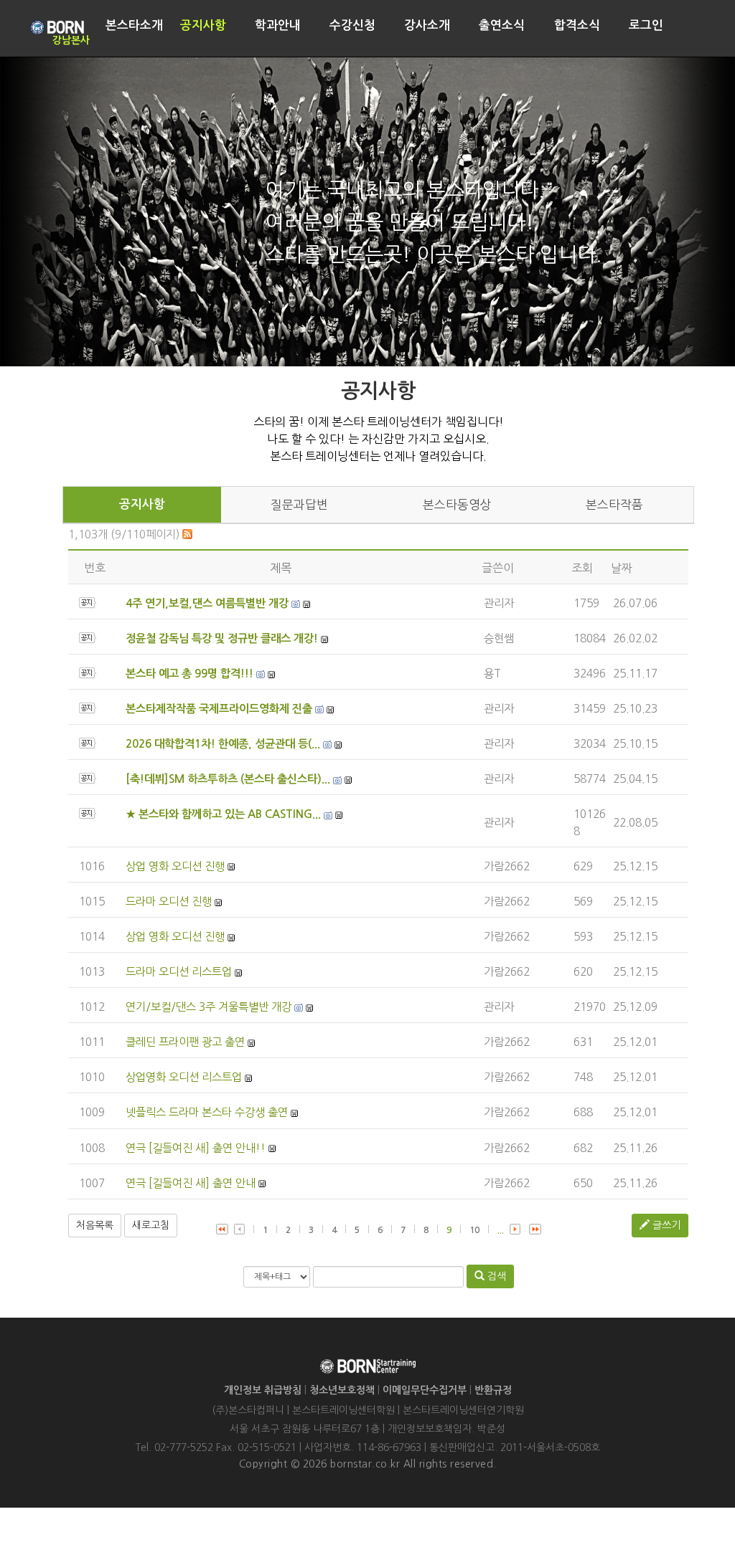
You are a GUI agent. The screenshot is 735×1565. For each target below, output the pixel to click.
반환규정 (493, 1390)
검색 (495, 1276)
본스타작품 (614, 504)
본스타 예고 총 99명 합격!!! (189, 673)
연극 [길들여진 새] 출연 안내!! (196, 1148)
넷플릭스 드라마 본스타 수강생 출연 (207, 1112)
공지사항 (142, 504)
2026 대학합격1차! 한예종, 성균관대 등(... (223, 743)
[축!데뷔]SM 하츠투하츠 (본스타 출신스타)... (228, 779)
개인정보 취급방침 (262, 1390)
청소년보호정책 (342, 1390)
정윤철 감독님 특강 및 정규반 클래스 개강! (222, 638)
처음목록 (94, 1225)
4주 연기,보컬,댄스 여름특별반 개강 (207, 603)
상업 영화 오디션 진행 (175, 866)
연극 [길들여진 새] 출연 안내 (191, 1183)
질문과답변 (299, 504)
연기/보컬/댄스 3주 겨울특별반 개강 (208, 1007)
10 (474, 1230)
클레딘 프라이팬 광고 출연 (185, 1042)
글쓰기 (665, 1225)
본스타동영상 (457, 504)
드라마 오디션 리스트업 (179, 971)
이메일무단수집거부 (425, 1390)
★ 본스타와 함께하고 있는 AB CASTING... (223, 814)
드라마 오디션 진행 (169, 901)
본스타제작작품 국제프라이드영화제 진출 (219, 708)
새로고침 (150, 1225)
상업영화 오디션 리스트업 (184, 1077)
